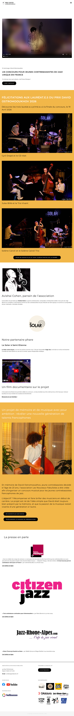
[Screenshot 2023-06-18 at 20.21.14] (16, 359)
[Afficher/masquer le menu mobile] (71, 2)
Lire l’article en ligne (7, 565)
